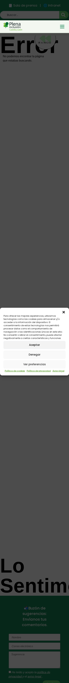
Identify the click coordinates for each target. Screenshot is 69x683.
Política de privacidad (39, 370)
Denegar (35, 354)
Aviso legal (58, 370)
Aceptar (34, 345)
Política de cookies (15, 370)
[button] (63, 312)
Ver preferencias (34, 364)
